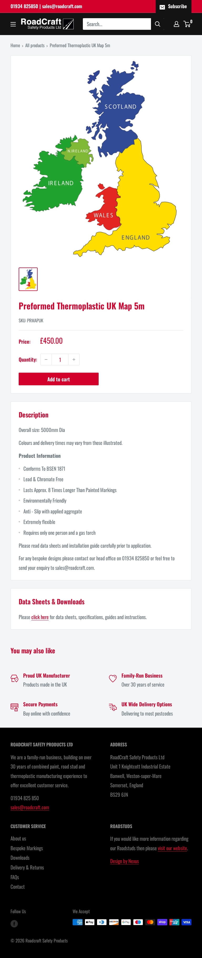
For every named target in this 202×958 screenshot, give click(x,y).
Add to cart (58, 379)
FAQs (15, 877)
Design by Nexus (124, 860)
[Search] (157, 24)
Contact (18, 886)
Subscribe (177, 6)
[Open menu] (13, 24)
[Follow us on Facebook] (14, 923)
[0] (187, 24)
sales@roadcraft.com (30, 807)
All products (34, 45)
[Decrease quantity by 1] (46, 359)
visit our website (172, 848)
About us (18, 838)
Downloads (20, 857)
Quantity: (28, 359)
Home (15, 45)
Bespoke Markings (27, 848)
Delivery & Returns (27, 867)
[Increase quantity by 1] (73, 359)
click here (40, 616)
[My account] (176, 24)
